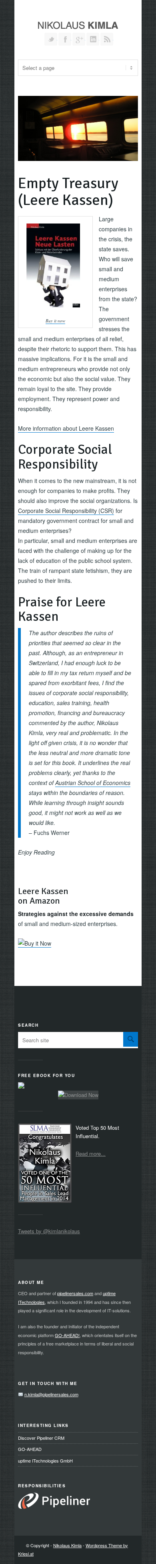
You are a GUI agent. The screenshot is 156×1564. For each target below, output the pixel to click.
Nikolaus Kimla (67, 1545)
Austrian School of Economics (92, 783)
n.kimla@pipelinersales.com (51, 1394)
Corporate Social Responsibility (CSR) (66, 511)
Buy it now (55, 321)
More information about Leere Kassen (66, 428)
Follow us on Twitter (50, 39)
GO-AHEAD (30, 1449)
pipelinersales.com (75, 1293)
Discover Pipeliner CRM (41, 1438)
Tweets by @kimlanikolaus (49, 1231)
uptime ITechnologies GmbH (45, 1460)
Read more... (91, 1153)
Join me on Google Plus (78, 39)
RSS (106, 39)
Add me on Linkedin (92, 39)
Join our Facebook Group (64, 39)
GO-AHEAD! (67, 1335)
